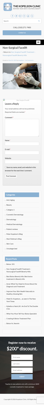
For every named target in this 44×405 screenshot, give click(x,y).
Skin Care (9, 244)
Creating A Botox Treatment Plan (18, 318)
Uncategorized (11, 249)
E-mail (7, 149)
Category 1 (10, 210)
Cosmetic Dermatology (14, 215)
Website (8, 158)
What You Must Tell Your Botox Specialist (21, 314)
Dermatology (11, 219)
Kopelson (21, 60)
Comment (9, 117)
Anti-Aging (10, 200)
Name (7, 140)
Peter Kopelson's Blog (14, 234)
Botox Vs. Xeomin (12, 323)
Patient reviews (12, 229)
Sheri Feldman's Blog (13, 239)
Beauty (9, 205)
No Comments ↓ (29, 60)
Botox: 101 (10, 264)
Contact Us (22, 32)
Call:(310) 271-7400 (22, 27)
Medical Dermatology (14, 224)
